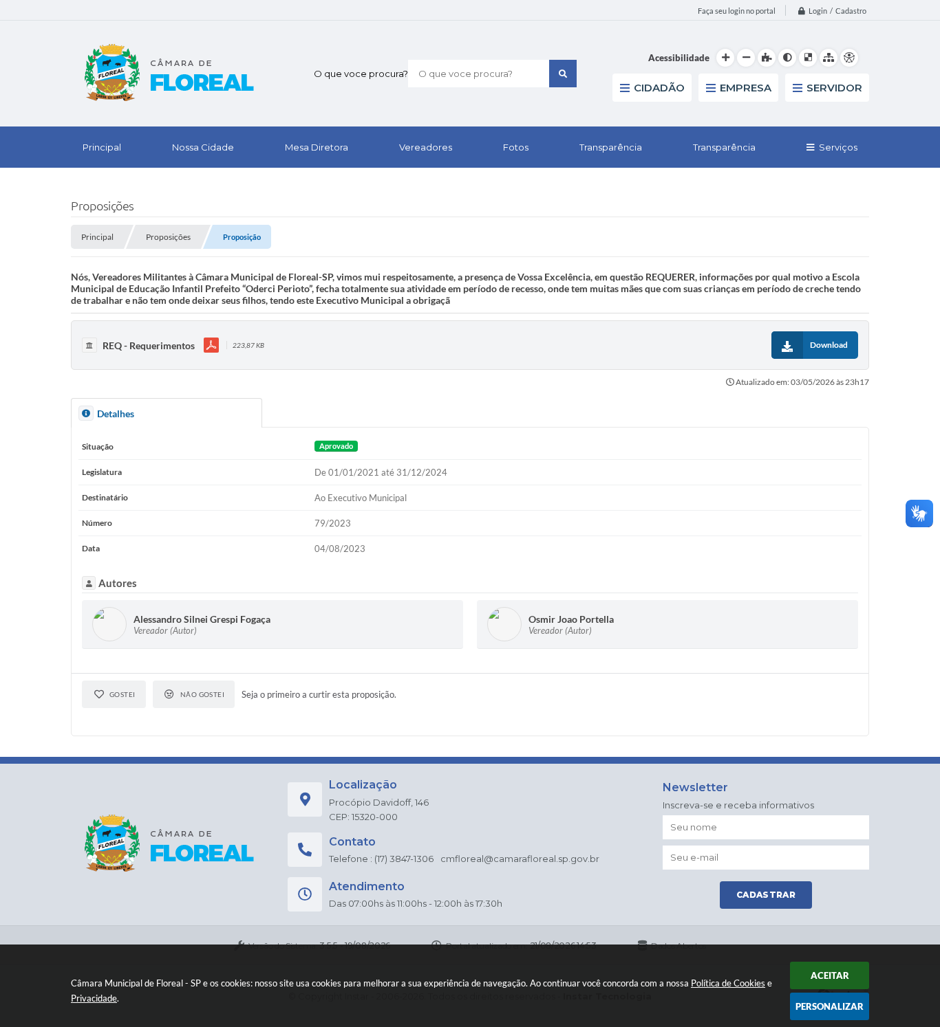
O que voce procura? (361, 73)
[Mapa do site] (828, 58)
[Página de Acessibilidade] (849, 58)
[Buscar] (563, 73)
